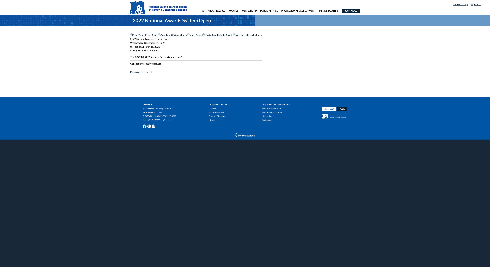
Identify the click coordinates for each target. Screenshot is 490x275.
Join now (329, 109)
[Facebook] (144, 126)
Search (477, 4)
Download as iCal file (141, 72)
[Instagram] (153, 126)
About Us (213, 108)
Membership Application (272, 112)
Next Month (255, 35)
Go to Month (226, 35)
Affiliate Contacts (216, 112)
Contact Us (266, 120)
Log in (342, 109)
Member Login (460, 4)
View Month (180, 35)
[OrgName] (158, 7)
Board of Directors (217, 116)
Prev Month (151, 35)
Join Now (351, 10)
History (212, 120)
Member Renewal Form (271, 108)
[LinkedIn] (149, 126)
